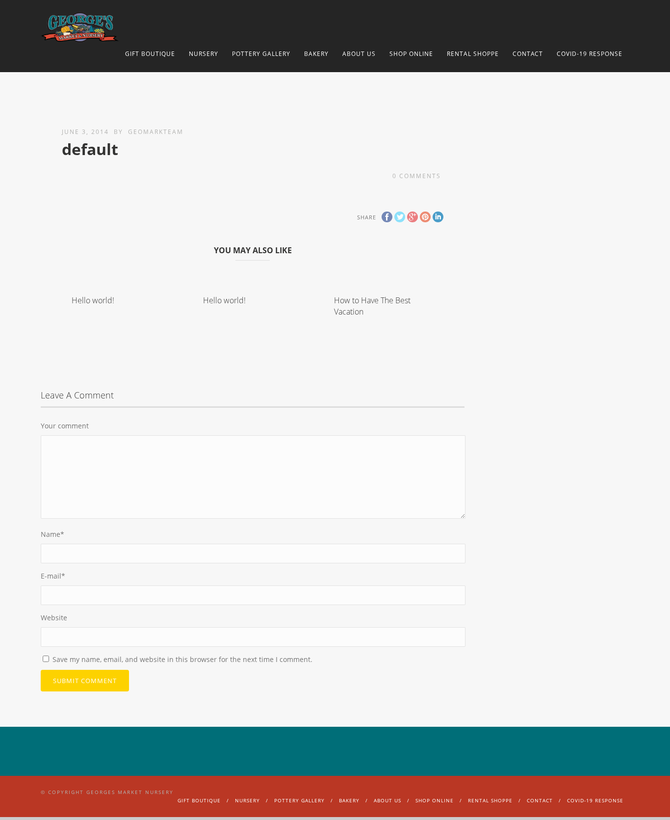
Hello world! (93, 300)
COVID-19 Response (589, 54)
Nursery (203, 54)
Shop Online (411, 54)
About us (359, 54)
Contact (528, 54)
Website (54, 617)
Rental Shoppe (473, 54)
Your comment (65, 425)
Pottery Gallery (261, 54)
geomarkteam (155, 132)
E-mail (53, 576)
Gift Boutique (150, 54)
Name (52, 534)
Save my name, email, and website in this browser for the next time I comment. (182, 659)
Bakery (316, 54)
